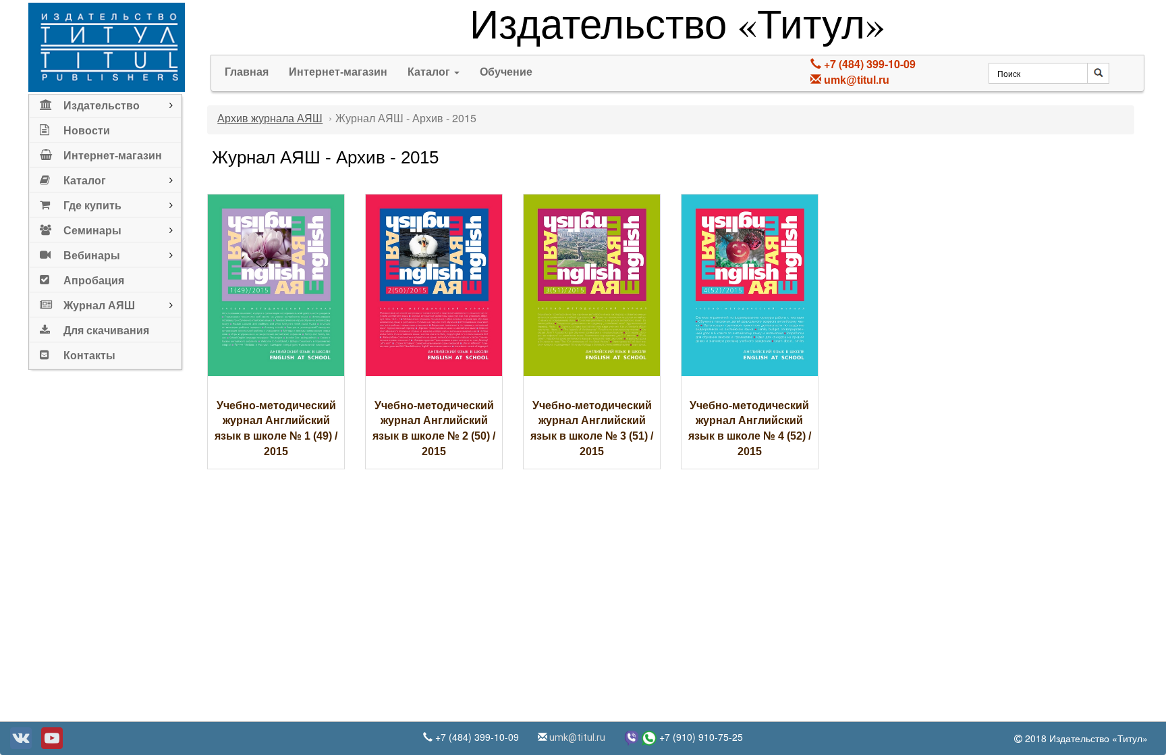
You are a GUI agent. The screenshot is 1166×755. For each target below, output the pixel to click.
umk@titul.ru (856, 80)
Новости (86, 130)
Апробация (93, 280)
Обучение (506, 72)
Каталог (430, 72)
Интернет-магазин (112, 155)
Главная (247, 72)
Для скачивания (106, 330)
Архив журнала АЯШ (270, 118)
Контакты (89, 355)
